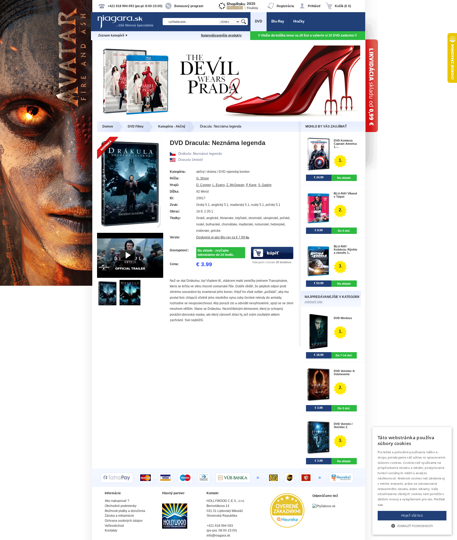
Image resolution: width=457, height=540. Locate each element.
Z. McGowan (235, 185)
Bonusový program (188, 6)
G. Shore (202, 178)
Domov (107, 126)
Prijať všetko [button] (412, 516)
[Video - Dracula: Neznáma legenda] (130, 277)
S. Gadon (265, 185)
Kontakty (111, 530)
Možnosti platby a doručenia (125, 511)
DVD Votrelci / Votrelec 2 (343, 425)
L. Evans (218, 185)
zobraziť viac (314, 301)
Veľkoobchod (114, 526)
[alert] (412, 481)
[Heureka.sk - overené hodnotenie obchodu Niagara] (287, 526)
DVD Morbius (343, 318)
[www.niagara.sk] (126, 28)
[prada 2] (228, 115)
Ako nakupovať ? (117, 501)
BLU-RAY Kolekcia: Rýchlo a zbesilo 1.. (345, 249)
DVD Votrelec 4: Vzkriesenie (344, 372)
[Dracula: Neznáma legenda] (108, 304)
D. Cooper (203, 185)
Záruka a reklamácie (119, 516)
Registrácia (285, 6)
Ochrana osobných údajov (124, 521)
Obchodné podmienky (120, 506)
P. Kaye (251, 185)
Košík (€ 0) (343, 6)
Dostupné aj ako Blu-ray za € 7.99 (222, 237)
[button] (412, 525)
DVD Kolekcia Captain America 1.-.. (345, 143)
